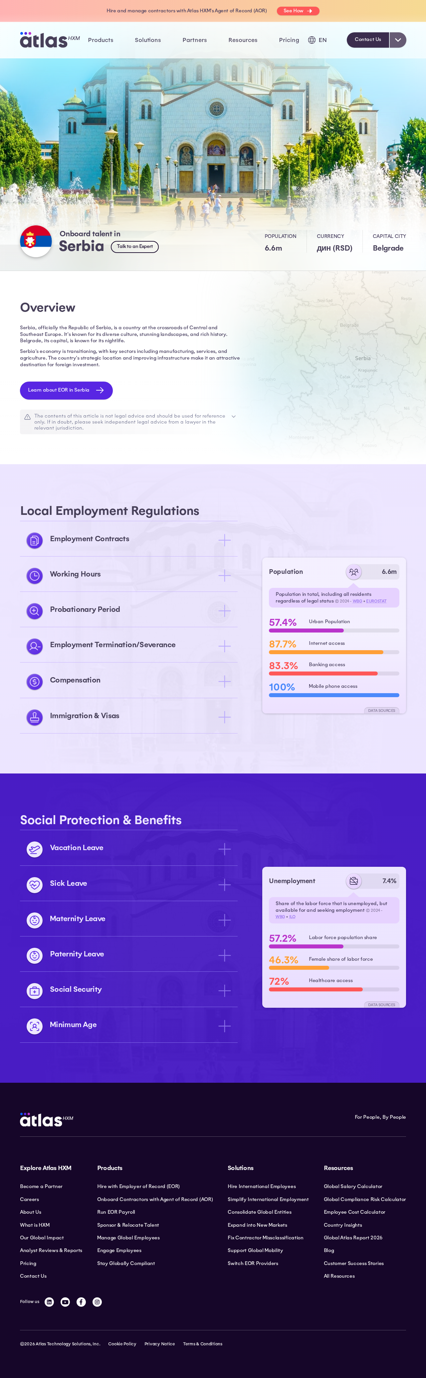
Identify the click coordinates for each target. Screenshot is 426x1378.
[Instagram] (97, 1302)
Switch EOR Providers (253, 1263)
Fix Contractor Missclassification (265, 1238)
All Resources (339, 1276)
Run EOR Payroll (116, 1212)
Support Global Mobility (255, 1250)
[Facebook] (81, 1302)
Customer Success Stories (354, 1263)
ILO (292, 916)
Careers (29, 1199)
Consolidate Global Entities (259, 1212)
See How (294, 11)
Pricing (289, 40)
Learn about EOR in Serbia (59, 390)
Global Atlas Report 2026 (353, 1238)
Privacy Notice (159, 1344)
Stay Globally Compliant (126, 1263)
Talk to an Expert (135, 246)
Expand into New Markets (257, 1225)
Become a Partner (41, 1186)
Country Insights (343, 1225)
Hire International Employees (262, 1186)
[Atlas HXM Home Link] (50, 40)
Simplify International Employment (268, 1199)
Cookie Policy (122, 1344)
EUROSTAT (376, 601)
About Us (30, 1212)
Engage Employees (119, 1250)
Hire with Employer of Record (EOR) (138, 1186)
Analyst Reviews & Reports (51, 1250)
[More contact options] (398, 40)
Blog (329, 1250)
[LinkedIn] (49, 1302)
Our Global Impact (42, 1238)
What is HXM (34, 1225)
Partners (194, 40)
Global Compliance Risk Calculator (365, 1199)
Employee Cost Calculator (354, 1212)
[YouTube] (65, 1302)
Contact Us (368, 39)
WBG (357, 601)
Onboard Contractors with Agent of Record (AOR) (155, 1199)
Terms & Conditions (202, 1344)
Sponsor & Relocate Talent (128, 1225)
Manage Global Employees (128, 1238)
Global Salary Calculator (353, 1186)
